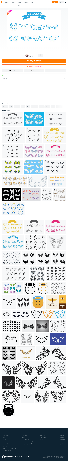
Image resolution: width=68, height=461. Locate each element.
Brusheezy (5, 435)
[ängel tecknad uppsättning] (14, 181)
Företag (4, 441)
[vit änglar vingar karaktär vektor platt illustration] (51, 353)
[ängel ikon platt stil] (38, 302)
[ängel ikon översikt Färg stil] (43, 288)
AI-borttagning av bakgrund (9, 448)
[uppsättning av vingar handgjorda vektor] (47, 194)
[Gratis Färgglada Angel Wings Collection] (57, 181)
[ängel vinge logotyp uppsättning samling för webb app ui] (48, 314)
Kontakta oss (42, 437)
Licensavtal (24, 435)
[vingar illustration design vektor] (28, 326)
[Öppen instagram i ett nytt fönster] (17, 456)
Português (61, 439)
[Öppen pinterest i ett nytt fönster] (21, 456)
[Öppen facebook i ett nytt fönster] (15, 456)
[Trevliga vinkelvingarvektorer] (31, 194)
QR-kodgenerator (7, 450)
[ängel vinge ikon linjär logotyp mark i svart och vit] (6, 314)
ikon (23, 106)
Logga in (60, 2)
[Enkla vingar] (12, 151)
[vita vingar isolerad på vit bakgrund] (37, 181)
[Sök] (60, 6)
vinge (28, 106)
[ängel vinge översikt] (56, 242)
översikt (5, 106)
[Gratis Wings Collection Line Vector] (13, 135)
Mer (32, 2)
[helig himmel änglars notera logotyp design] (56, 302)
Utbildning (5, 443)
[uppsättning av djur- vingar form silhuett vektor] (20, 314)
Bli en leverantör (43, 441)
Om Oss (41, 439)
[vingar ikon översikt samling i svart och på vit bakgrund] (27, 396)
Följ (40, 56)
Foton (13, 2)
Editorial (26, 2)
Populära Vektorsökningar (27, 441)
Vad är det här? (14, 75)
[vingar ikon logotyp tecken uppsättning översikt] (50, 339)
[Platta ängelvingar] (12, 167)
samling (41, 106)
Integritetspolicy (48, 457)
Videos (19, 2)
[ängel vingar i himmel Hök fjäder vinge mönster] (11, 326)
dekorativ (34, 106)
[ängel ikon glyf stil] (8, 410)
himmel (17, 106)
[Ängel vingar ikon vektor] (12, 119)
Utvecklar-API (6, 445)
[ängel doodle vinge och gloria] (13, 208)
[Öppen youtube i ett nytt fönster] (28, 456)
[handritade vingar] (10, 339)
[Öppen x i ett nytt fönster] (26, 456)
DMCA (23, 437)
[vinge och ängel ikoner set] (55, 167)
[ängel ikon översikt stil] (30, 288)
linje (11, 106)
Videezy (4, 439)
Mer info (5, 78)
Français (61, 443)
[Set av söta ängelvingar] (34, 151)
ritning (58, 106)
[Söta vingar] (55, 119)
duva (53, 106)
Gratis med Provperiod (33, 61)
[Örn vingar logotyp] (26, 353)
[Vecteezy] (2, 2)
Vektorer (7, 2)
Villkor (42, 457)
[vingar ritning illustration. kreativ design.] (8, 382)
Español (61, 437)
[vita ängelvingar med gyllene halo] (34, 119)
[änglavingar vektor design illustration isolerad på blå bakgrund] (33, 167)
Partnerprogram (25, 439)
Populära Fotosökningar (27, 443)
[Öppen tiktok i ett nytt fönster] (24, 456)
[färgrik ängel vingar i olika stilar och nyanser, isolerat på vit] (12, 288)
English (61, 435)
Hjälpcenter (42, 435)
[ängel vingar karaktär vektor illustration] (37, 273)
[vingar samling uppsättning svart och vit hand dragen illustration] (44, 258)
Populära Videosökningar (27, 445)
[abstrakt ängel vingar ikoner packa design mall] (23, 302)
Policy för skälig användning (58, 457)
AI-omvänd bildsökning (8, 446)
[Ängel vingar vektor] (11, 194)
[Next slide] (63, 106)
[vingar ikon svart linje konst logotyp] (9, 302)
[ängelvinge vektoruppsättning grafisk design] (59, 194)
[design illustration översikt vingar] (26, 339)
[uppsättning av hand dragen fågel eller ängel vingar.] (9, 353)
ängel (47, 106)
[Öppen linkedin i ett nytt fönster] (19, 456)
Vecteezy (5, 437)
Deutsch (61, 441)
